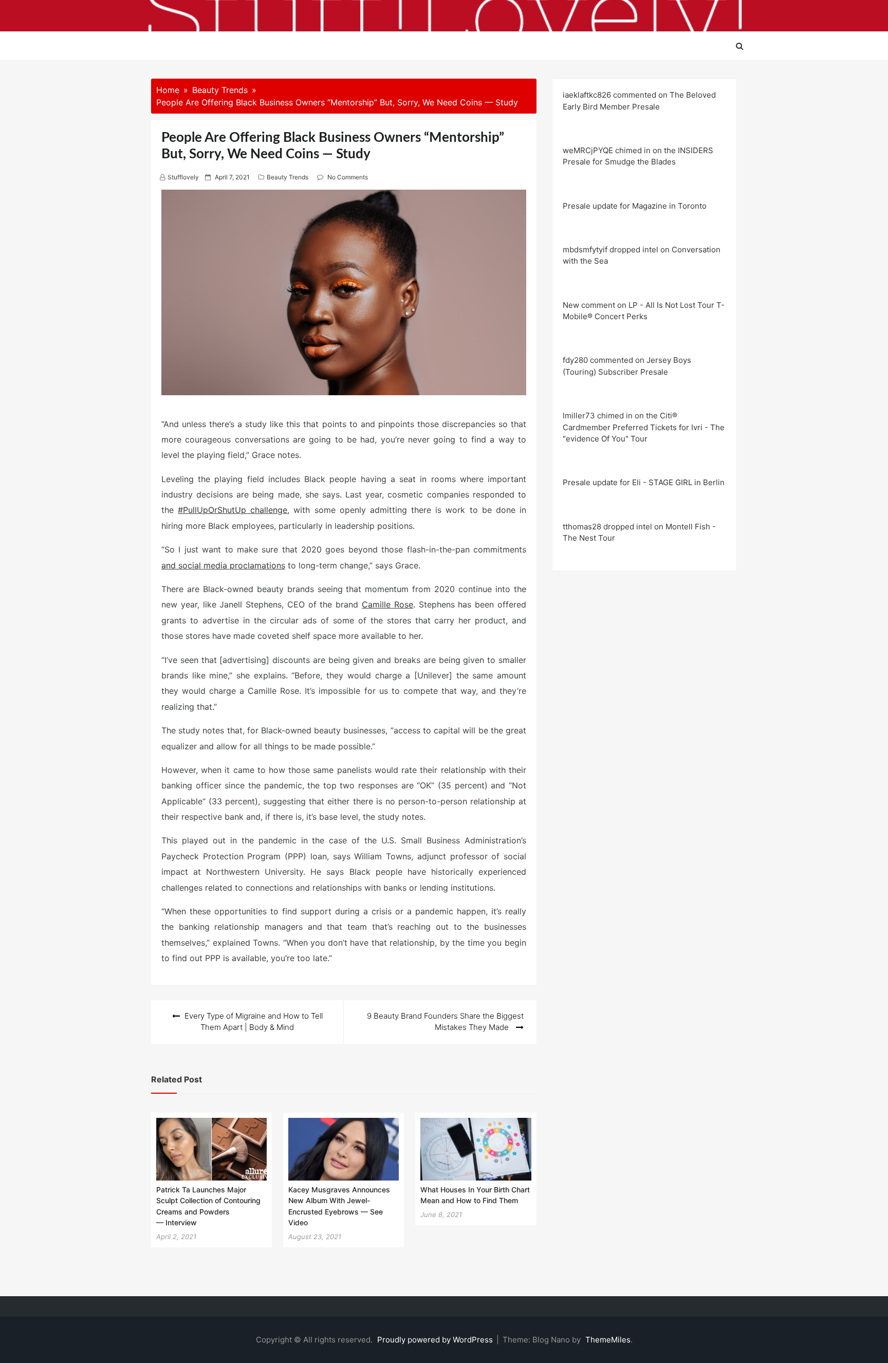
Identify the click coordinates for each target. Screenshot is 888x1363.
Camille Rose (387, 604)
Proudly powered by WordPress (436, 1339)
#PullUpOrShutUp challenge (232, 510)
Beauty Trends (287, 177)
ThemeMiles (608, 1339)
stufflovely (183, 177)
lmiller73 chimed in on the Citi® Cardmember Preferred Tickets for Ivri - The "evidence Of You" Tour (644, 427)
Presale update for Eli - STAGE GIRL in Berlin (644, 482)
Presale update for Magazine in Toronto (635, 206)
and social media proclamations (223, 565)
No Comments (347, 177)
